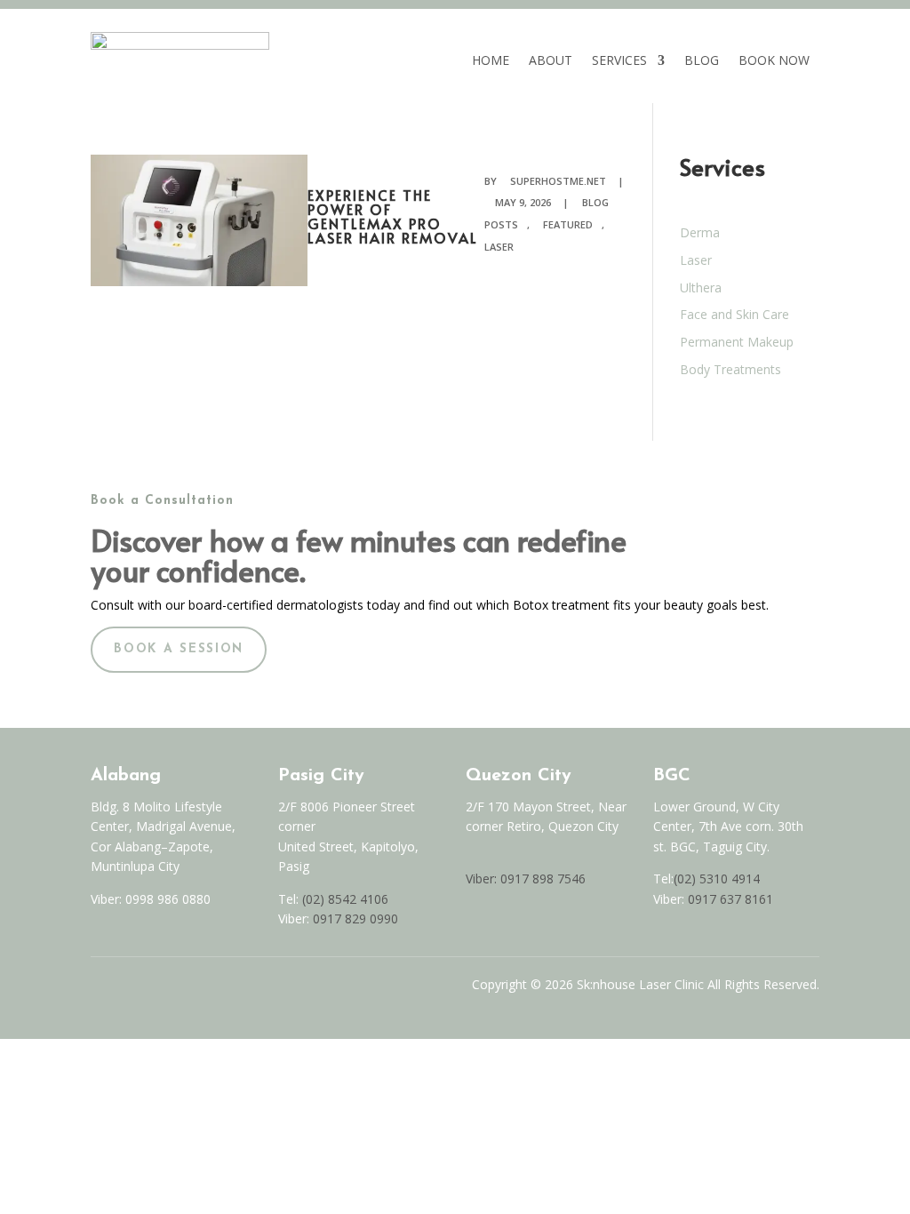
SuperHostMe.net (558, 181)
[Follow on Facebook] (98, 989)
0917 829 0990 (353, 918)
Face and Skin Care (734, 314)
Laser (696, 260)
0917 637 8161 (730, 899)
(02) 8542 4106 (345, 899)
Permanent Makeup (737, 341)
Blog (701, 60)
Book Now (774, 60)
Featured (568, 224)
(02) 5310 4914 (717, 878)
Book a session (178, 649)
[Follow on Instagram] (135, 989)
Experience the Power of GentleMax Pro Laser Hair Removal (392, 216)
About (550, 60)
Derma (700, 232)
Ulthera (701, 287)
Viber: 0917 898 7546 (526, 878)
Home (490, 60)
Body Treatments (730, 369)
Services (619, 60)
